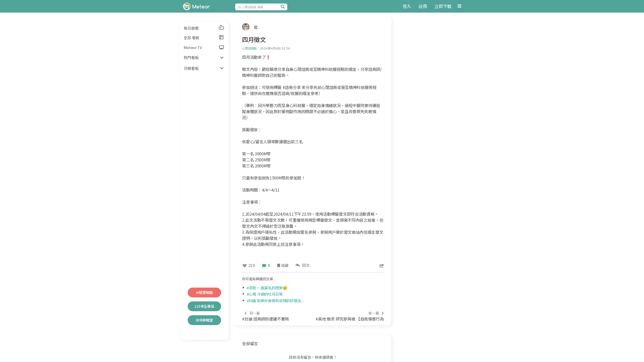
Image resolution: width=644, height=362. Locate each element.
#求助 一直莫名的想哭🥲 (267, 288)
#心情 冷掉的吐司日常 (265, 294)
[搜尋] (283, 6)
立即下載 (442, 6)
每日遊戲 (191, 28)
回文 (305, 265)
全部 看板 (191, 37)
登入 (407, 6)
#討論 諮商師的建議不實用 (265, 316)
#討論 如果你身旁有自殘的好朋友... (275, 300)
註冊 (423, 6)
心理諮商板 (249, 48)
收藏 (284, 265)
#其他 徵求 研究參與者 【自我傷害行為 (349, 316)
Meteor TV (193, 47)
